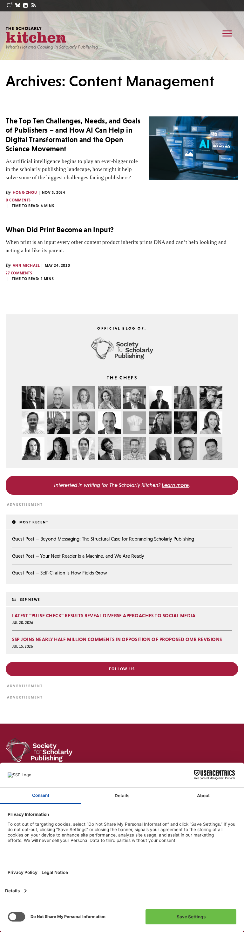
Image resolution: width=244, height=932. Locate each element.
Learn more (175, 485)
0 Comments (18, 200)
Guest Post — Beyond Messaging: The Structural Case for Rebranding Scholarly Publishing (103, 538)
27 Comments (19, 273)
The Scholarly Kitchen (36, 35)
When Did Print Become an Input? (60, 230)
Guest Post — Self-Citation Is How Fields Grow (59, 572)
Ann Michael (26, 265)
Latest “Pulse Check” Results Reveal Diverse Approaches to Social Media (103, 615)
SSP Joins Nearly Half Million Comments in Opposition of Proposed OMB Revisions (117, 639)
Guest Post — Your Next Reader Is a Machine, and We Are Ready (78, 556)
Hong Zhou (25, 192)
